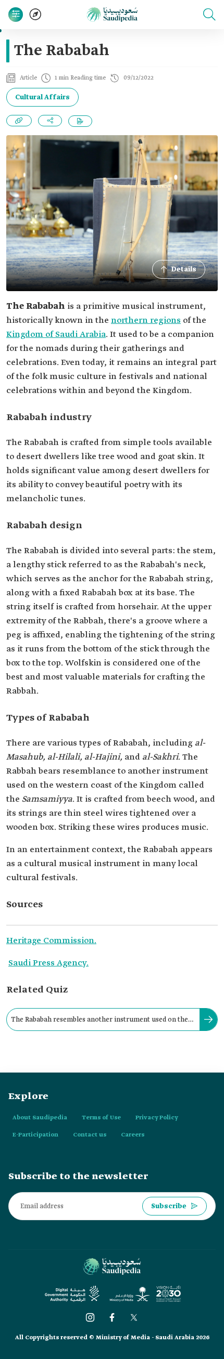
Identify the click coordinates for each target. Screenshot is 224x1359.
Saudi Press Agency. (48, 963)
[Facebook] (112, 1317)
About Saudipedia (40, 1117)
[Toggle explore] (35, 14)
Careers (132, 1135)
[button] (209, 14)
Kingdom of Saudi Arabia (56, 334)
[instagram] (90, 1317)
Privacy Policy (156, 1117)
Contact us (89, 1135)
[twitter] (134, 1317)
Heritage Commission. (51, 940)
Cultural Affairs (42, 97)
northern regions (146, 320)
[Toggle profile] (15, 14)
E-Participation (35, 1135)
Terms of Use (101, 1117)
